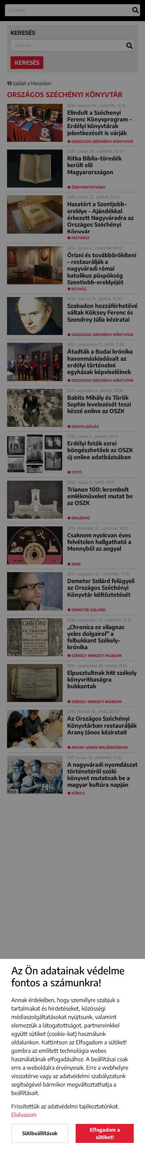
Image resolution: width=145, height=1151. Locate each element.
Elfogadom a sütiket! (105, 1133)
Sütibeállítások (39, 1133)
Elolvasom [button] (24, 1114)
